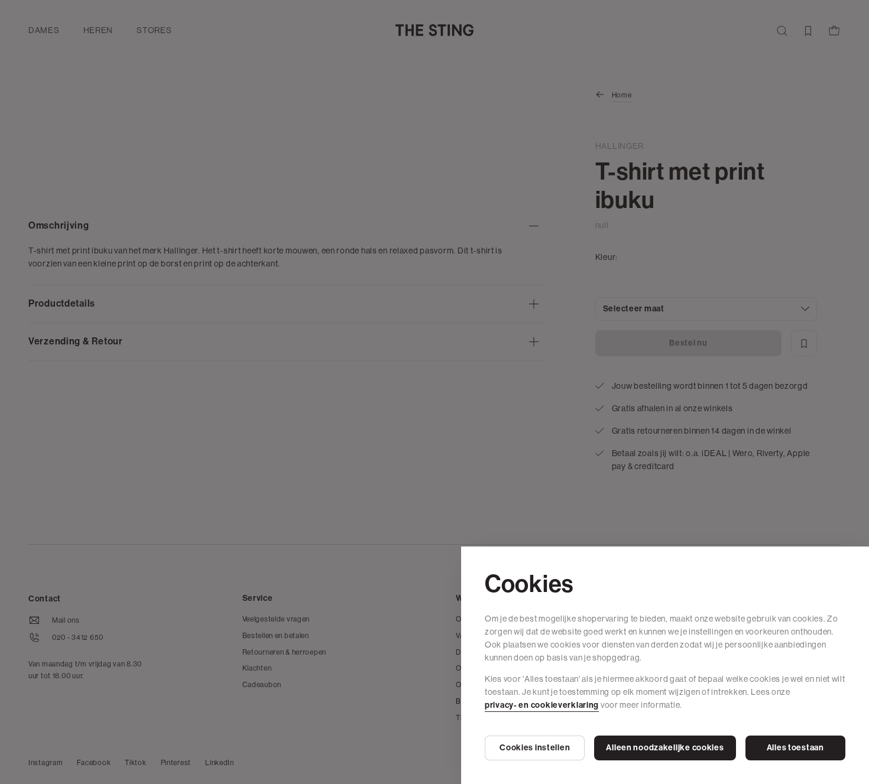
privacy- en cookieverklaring (542, 705)
